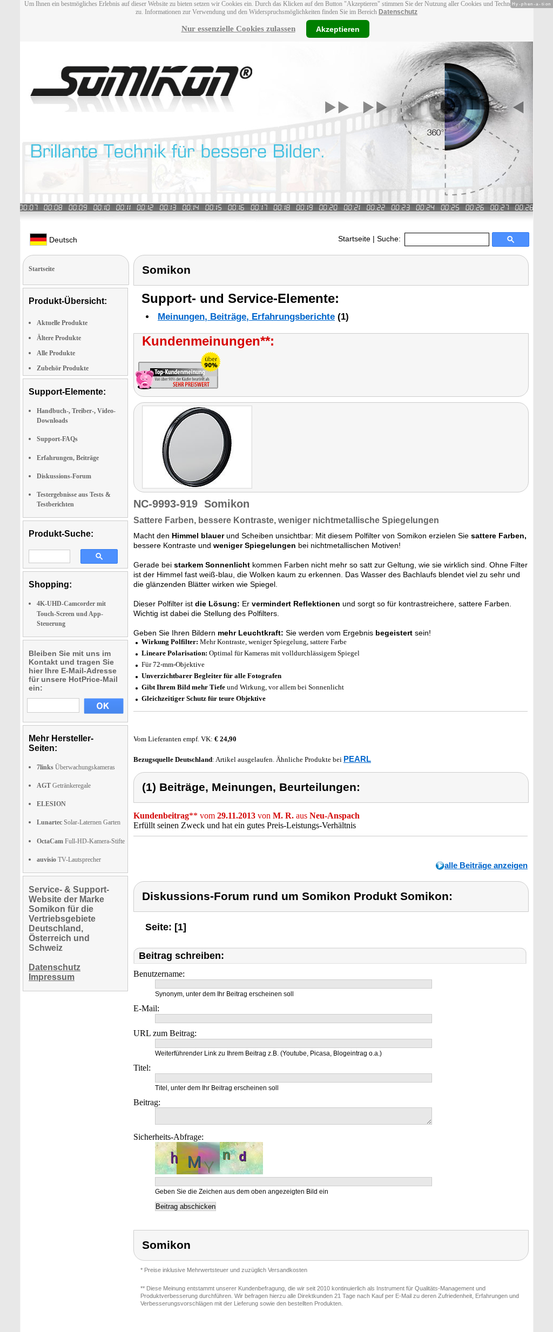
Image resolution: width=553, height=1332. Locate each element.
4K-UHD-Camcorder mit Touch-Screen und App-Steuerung (71, 613)
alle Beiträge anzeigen (486, 865)
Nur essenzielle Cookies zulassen (238, 28)
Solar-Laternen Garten (78, 822)
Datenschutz (398, 12)
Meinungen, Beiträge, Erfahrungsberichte (246, 317)
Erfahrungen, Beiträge (68, 458)
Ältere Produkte (59, 338)
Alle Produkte (56, 353)
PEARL (357, 758)
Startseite (354, 238)
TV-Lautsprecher (69, 859)
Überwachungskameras (76, 767)
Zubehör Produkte (63, 368)
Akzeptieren (338, 28)
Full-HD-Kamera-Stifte (81, 841)
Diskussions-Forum (64, 476)
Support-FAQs (57, 439)
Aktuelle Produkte (62, 323)
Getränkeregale (64, 785)
